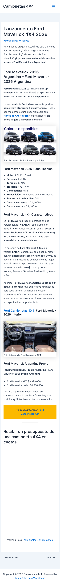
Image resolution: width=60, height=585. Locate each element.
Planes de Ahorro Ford (16, 115)
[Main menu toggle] (53, 6)
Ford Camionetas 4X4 (19, 310)
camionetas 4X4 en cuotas (38, 539)
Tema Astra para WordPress (30, 578)
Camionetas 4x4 (18, 6)
